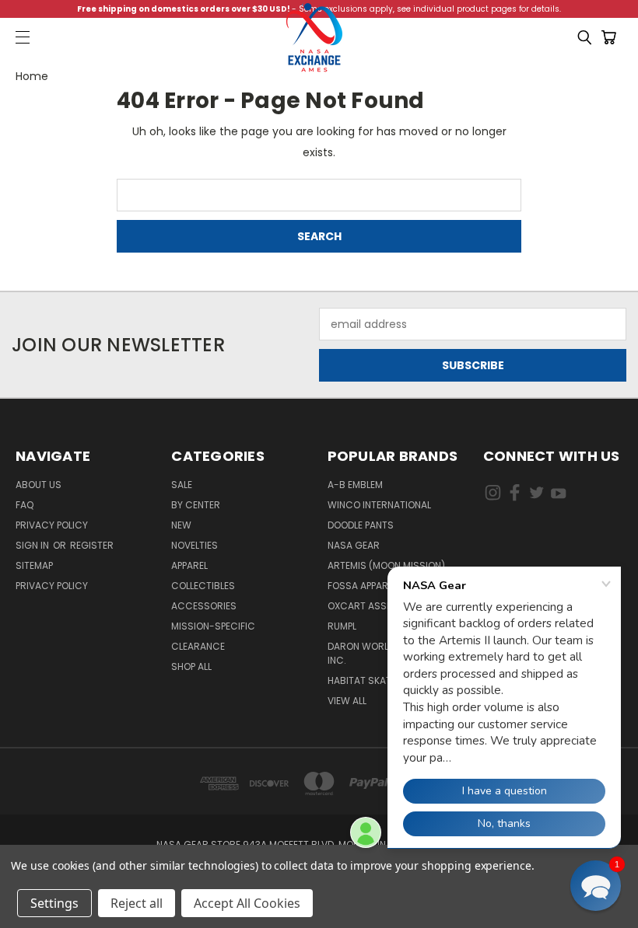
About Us (38, 484)
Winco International (379, 504)
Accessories (204, 605)
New (181, 525)
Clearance (198, 646)
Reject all (136, 903)
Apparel (189, 565)
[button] (595, 885)
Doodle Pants (361, 525)
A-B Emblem (355, 484)
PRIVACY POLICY (52, 585)
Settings (54, 903)
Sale (181, 484)
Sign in (33, 545)
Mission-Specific (213, 626)
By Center (195, 504)
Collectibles (203, 585)
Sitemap (34, 565)
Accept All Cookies (247, 903)
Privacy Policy (52, 525)
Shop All (191, 666)
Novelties (194, 545)
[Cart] (611, 37)
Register (92, 545)
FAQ (24, 504)
